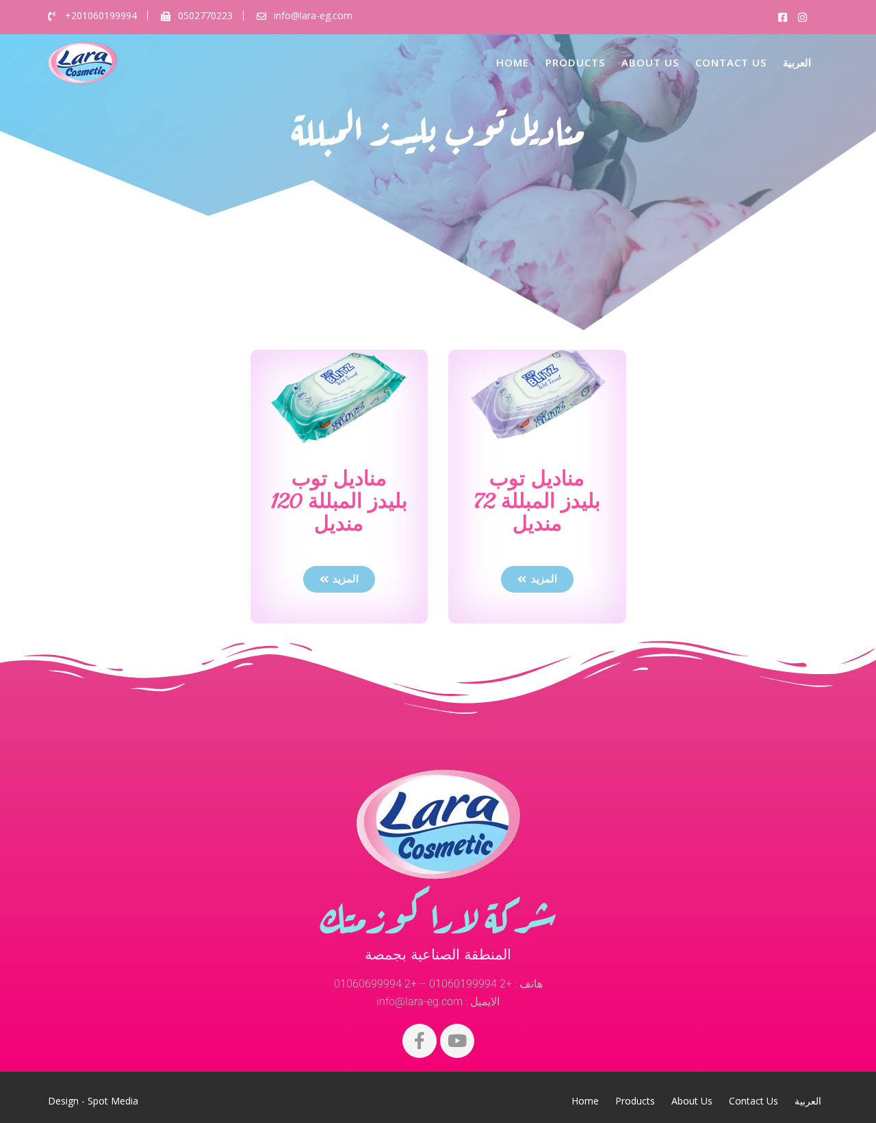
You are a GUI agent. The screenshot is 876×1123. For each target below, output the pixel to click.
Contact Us (730, 62)
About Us (650, 62)
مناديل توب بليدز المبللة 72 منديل (537, 501)
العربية (797, 62)
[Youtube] (457, 1041)
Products (575, 62)
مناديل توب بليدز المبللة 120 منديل (339, 501)
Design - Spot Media (93, 1100)
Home (512, 62)
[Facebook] (419, 1041)
